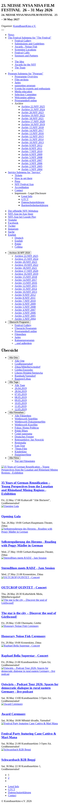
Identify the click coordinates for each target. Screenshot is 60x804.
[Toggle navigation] (2, 29)
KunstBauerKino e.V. (24, 26)
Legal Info (13, 786)
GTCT (11, 789)
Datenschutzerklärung (19, 792)
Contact (12, 795)
